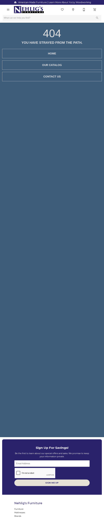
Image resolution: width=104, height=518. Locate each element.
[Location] (73, 9)
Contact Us (52, 76)
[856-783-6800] (84, 9)
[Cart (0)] (95, 9)
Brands (17, 516)
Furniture (18, 509)
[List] (62, 9)
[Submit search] (97, 17)
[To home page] (29, 10)
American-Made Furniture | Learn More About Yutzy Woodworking (54, 2)
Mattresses (19, 512)
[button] (8, 9)
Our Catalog (52, 65)
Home (52, 53)
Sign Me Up (52, 483)
